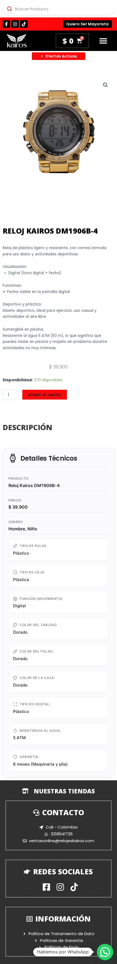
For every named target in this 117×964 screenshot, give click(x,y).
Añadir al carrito (44, 394)
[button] (103, 40)
